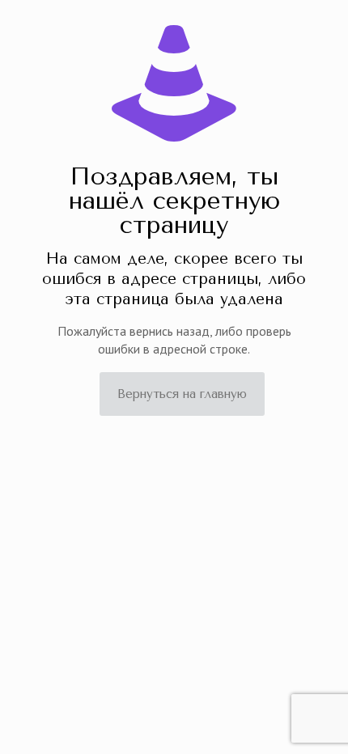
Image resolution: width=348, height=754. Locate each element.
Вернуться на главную (182, 394)
